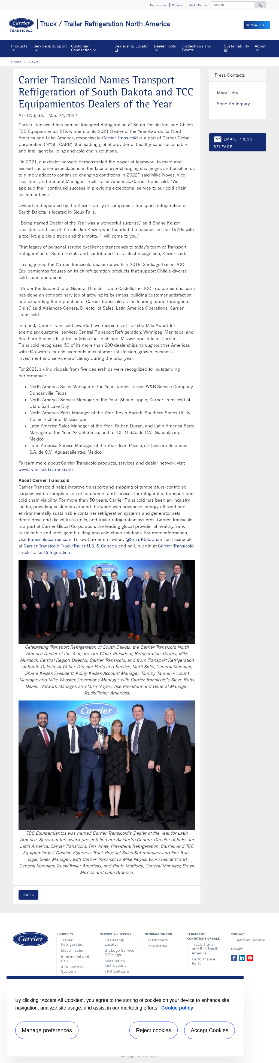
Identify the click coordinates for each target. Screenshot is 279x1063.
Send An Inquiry (233, 103)
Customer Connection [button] (81, 48)
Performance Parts (203, 961)
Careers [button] (177, 5)
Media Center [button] (198, 5)
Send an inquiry (250, 940)
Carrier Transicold (120, 137)
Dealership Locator (133, 49)
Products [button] (19, 46)
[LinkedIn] (243, 957)
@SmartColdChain (144, 539)
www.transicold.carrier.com (46, 469)
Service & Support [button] (50, 46)
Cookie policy (177, 1008)
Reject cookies (153, 1030)
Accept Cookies (209, 1030)
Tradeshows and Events (196, 48)
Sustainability (238, 49)
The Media (157, 946)
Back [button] (28, 895)
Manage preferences (47, 1030)
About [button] (260, 46)
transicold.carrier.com (49, 539)
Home (16, 61)
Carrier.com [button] (158, 5)
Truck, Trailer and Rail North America (205, 948)
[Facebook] (235, 957)
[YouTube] (250, 957)
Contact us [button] (257, 25)
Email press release (233, 142)
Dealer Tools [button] (165, 46)
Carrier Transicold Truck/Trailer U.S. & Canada (70, 546)
